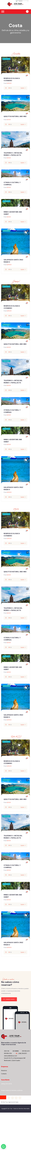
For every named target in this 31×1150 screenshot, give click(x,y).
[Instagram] (12, 1097)
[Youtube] (19, 1097)
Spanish (20, 1)
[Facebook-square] (8, 1097)
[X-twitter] (16, 1097)
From (5, 83)
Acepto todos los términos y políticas (11, 1090)
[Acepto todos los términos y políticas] (2, 1088)
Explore (22, 88)
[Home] (15, 4)
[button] (3, 1146)
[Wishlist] (27, 59)
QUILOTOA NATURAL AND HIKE (15, 116)
